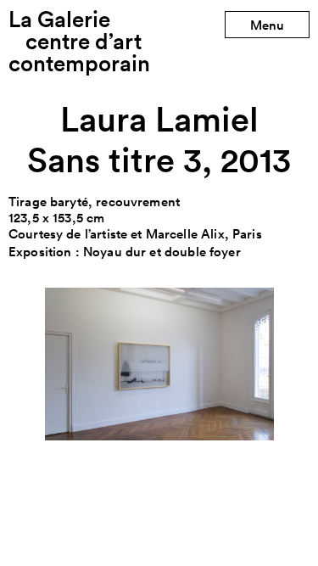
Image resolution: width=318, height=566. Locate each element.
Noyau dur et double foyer (162, 252)
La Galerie (79, 41)
